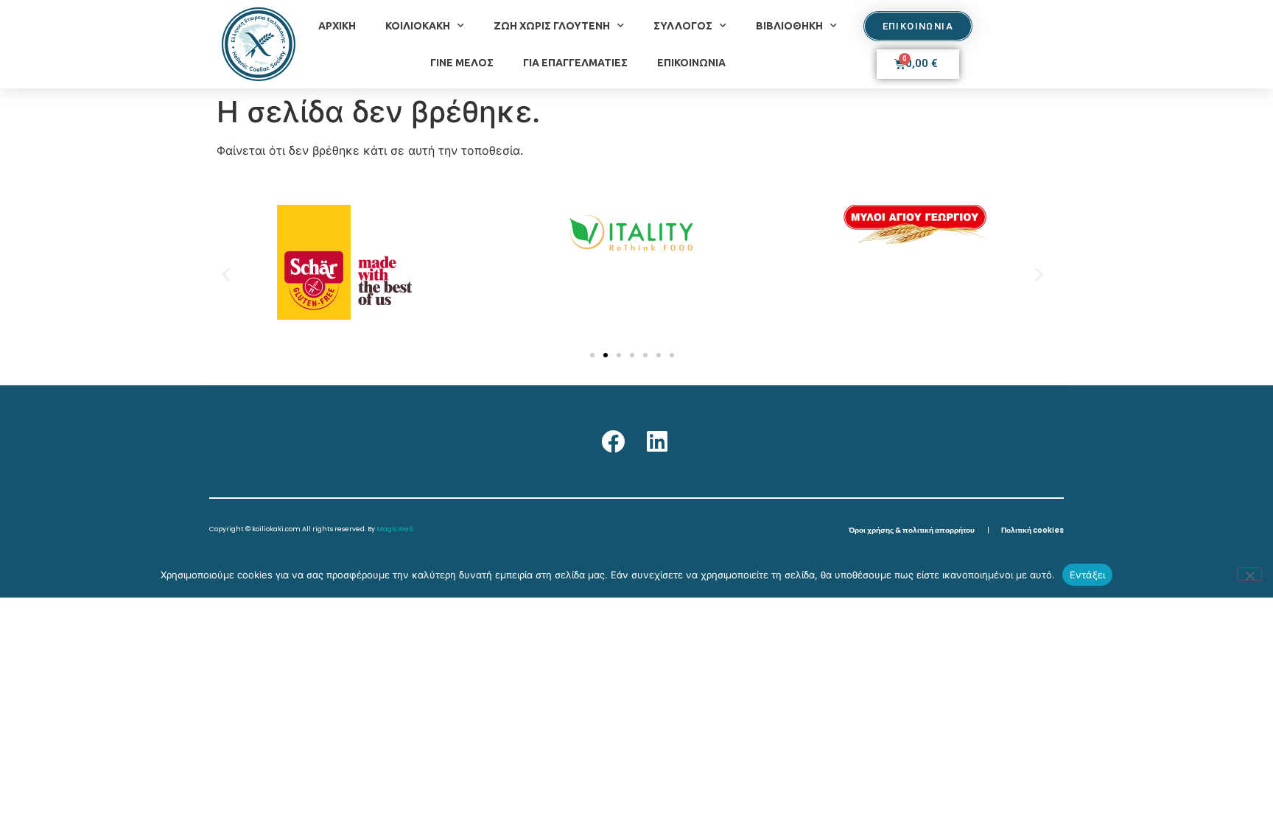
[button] (226, 274)
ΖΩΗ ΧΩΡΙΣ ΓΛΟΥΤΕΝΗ (552, 26)
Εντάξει (1088, 575)
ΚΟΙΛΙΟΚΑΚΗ (417, 26)
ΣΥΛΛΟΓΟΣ (682, 26)
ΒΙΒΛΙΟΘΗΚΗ (789, 26)
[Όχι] (1249, 574)
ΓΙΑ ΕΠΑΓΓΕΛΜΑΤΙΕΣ (575, 63)
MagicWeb (394, 529)
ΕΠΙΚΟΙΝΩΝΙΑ (691, 63)
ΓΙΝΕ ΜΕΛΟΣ (462, 63)
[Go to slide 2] (605, 355)
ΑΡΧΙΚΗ (337, 26)
